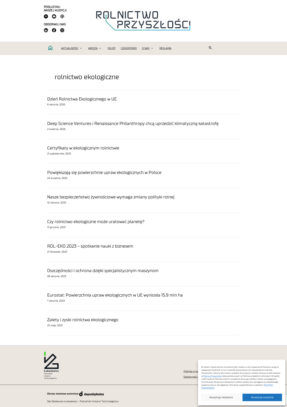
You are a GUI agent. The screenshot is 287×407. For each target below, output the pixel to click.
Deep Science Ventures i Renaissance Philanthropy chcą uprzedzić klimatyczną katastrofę (133, 123)
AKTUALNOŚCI (69, 48)
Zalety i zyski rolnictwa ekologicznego (82, 320)
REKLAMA (165, 48)
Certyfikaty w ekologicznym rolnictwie (83, 148)
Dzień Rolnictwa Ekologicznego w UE (82, 99)
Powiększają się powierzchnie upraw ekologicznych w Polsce (104, 172)
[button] (81, 48)
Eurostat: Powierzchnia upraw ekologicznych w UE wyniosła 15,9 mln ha (115, 295)
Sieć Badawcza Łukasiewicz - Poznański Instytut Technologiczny (82, 401)
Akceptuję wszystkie (262, 397)
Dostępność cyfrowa (195, 377)
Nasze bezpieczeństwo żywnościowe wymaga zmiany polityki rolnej (110, 197)
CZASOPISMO (129, 48)
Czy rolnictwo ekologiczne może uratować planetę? (95, 222)
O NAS (145, 48)
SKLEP (111, 48)
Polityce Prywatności (212, 376)
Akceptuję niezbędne (221, 397)
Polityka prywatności (195, 371)
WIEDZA (93, 48)
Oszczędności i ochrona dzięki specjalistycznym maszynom (103, 271)
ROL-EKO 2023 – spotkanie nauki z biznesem (90, 246)
